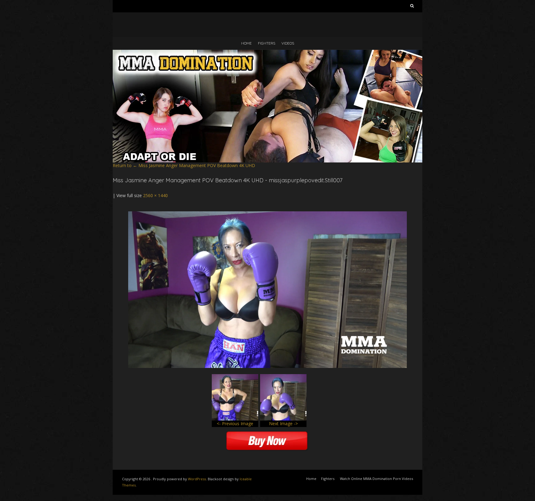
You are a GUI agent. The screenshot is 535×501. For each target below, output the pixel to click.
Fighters (266, 43)
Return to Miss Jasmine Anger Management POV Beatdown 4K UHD (184, 165)
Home (246, 43)
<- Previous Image (235, 423)
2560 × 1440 (155, 195)
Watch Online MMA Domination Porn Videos (376, 478)
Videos (287, 43)
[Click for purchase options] (267, 214)
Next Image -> (283, 423)
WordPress (197, 479)
